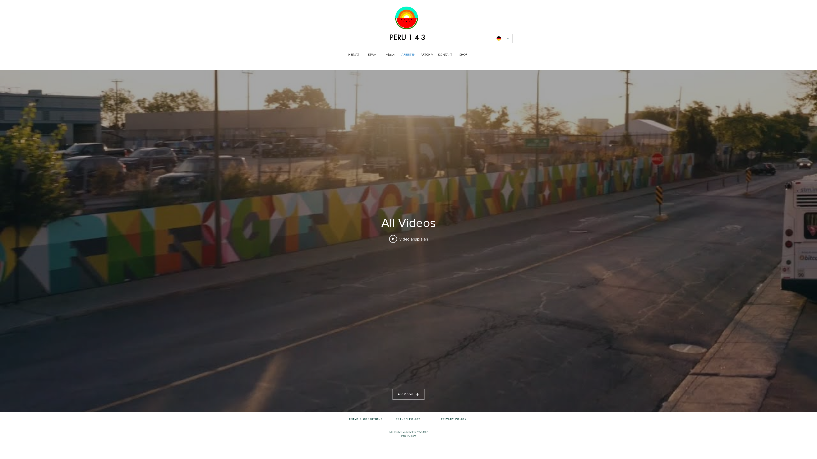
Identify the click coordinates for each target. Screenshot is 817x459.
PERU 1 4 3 (407, 37)
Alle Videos (405, 394)
